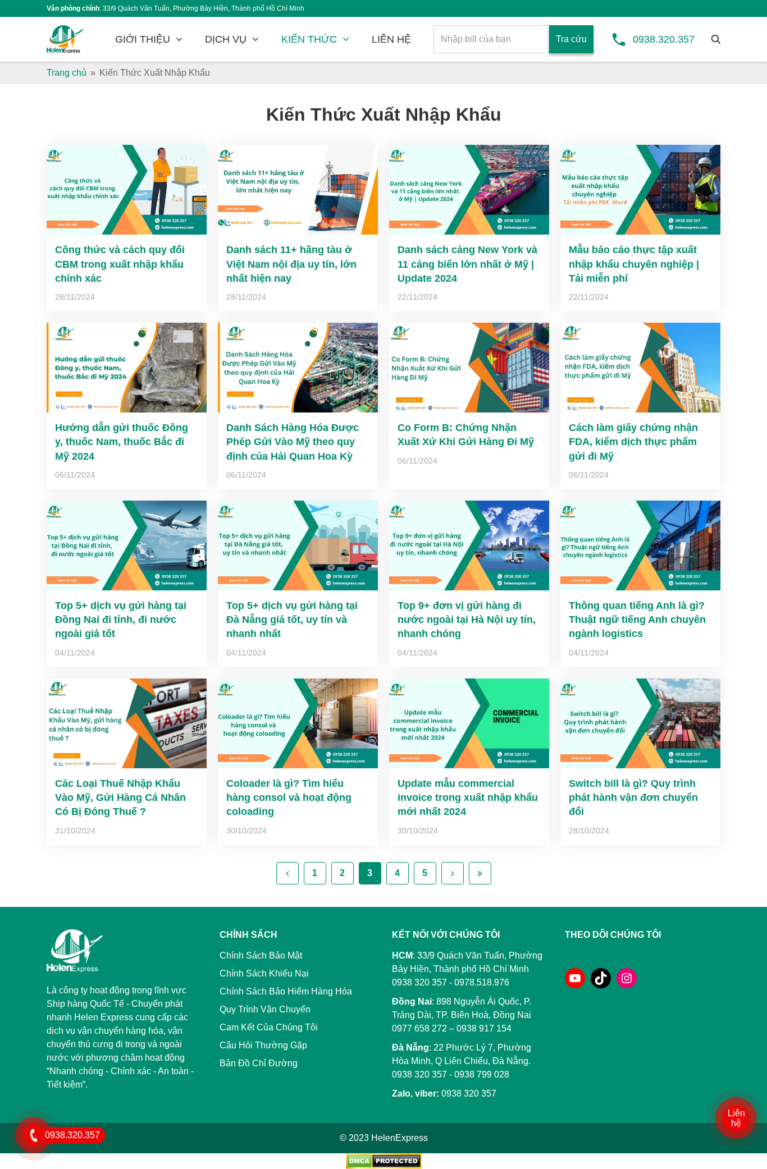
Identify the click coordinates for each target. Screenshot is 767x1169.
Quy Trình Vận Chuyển (265, 1009)
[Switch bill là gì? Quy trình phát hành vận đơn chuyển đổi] (640, 723)
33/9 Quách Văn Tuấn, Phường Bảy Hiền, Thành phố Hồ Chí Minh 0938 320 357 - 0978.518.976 (467, 969)
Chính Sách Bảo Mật (261, 955)
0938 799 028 (481, 1074)
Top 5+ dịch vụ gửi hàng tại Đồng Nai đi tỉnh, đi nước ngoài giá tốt (120, 619)
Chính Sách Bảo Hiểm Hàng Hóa (286, 991)
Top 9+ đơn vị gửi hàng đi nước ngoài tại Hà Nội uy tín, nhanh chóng (467, 619)
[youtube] (575, 978)
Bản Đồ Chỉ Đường (259, 1063)
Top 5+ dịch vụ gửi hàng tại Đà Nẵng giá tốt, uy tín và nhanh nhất (292, 619)
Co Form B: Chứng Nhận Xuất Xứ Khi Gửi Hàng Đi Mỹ (466, 434)
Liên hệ (736, 1118)
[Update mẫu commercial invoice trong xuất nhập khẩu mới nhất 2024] (469, 723)
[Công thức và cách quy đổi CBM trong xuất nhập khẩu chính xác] (127, 190)
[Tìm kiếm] (715, 39)
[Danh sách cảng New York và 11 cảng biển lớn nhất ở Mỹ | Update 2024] (469, 190)
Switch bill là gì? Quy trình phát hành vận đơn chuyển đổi (633, 797)
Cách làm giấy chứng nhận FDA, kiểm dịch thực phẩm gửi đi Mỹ (633, 441)
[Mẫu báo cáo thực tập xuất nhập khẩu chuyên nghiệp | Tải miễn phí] (640, 190)
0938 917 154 (484, 1028)
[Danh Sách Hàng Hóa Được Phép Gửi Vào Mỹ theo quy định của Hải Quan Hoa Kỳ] (298, 367)
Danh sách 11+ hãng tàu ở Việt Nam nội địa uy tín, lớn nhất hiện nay (291, 263)
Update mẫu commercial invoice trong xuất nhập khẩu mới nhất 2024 (468, 797)
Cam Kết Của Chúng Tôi (269, 1027)
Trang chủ (66, 72)
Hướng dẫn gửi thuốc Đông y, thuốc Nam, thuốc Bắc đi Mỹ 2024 (121, 441)
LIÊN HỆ (391, 39)
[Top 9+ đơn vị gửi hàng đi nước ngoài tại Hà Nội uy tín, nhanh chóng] (469, 545)
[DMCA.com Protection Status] (384, 1160)
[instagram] (627, 978)
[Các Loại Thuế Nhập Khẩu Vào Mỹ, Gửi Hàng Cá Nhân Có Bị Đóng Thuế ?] (127, 723)
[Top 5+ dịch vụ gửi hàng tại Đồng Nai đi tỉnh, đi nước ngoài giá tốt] (127, 545)
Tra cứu (571, 39)
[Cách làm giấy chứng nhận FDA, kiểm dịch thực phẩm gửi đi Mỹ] (640, 367)
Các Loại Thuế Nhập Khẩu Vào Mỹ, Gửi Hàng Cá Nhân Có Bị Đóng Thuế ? (120, 797)
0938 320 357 (419, 1074)
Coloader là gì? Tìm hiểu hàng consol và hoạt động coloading (288, 797)
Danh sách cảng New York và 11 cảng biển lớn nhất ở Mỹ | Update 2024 (467, 263)
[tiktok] (601, 978)
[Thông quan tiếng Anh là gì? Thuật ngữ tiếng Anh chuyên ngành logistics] (640, 545)
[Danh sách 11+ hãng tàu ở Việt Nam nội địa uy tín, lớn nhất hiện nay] (298, 190)
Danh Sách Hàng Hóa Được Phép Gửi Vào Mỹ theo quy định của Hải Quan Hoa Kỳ (292, 441)
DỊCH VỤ (225, 39)
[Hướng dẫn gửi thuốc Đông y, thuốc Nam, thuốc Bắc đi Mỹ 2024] (127, 367)
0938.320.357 (664, 39)
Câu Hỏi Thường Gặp (263, 1045)
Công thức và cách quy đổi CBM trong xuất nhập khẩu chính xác (120, 263)
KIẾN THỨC (309, 39)
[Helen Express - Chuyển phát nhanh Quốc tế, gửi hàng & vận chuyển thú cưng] (65, 39)
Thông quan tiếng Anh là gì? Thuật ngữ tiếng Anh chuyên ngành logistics (637, 619)
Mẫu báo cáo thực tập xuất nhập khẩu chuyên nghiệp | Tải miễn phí (634, 263)
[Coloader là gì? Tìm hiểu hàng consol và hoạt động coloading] (298, 723)
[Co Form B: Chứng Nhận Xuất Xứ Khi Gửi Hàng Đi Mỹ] (469, 367)
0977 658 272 (419, 1028)
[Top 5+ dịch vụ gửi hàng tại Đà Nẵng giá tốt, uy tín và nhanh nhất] (298, 545)
